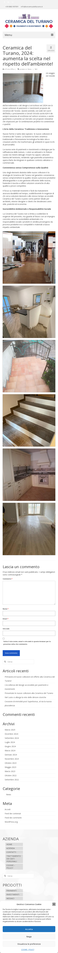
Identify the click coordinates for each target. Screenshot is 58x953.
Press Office (10, 69)
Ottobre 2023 (10, 763)
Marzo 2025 (10, 729)
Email (5, 619)
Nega (29, 936)
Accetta (29, 929)
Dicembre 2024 (11, 734)
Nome (5, 609)
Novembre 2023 (12, 759)
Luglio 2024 (10, 742)
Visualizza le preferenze (29, 944)
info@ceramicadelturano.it (32, 6)
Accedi (7, 809)
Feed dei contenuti (13, 813)
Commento (7, 579)
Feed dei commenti (13, 817)
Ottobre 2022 (10, 775)
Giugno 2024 (10, 746)
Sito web (6, 629)
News (30, 69)
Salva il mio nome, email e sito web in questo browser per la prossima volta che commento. (27, 642)
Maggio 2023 (10, 767)
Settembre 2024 (12, 738)
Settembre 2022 (12, 779)
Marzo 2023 (10, 771)
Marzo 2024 (10, 750)
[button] (54, 904)
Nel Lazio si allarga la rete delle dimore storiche (25, 697)
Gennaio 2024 (11, 754)
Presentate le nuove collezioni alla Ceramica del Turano (29, 693)
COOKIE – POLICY (27, 949)
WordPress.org (11, 822)
